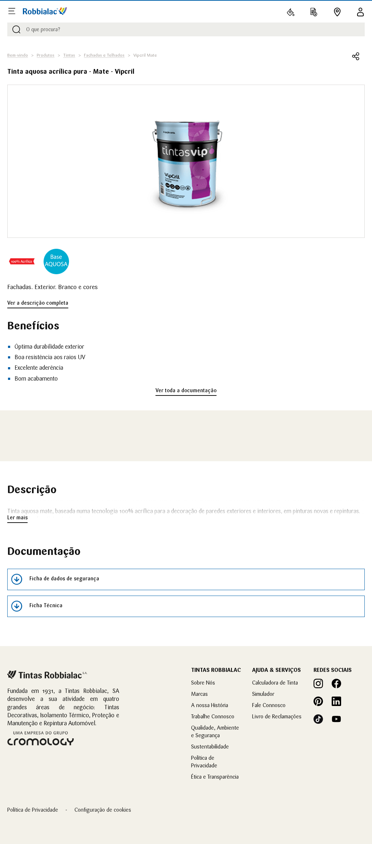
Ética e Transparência (215, 776)
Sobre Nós (203, 682)
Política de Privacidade (32, 809)
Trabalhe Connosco (212, 716)
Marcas (199, 693)
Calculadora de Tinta (275, 682)
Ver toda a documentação (186, 390)
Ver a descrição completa (37, 303)
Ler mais (17, 517)
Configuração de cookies (102, 809)
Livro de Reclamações (277, 716)
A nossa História (209, 705)
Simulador (263, 693)
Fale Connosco (269, 705)
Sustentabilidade (210, 746)
